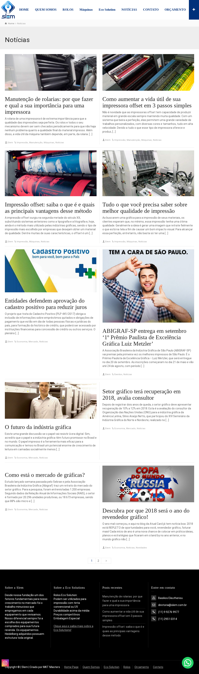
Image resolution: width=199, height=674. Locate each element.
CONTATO (151, 9)
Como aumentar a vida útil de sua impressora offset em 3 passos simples (147, 102)
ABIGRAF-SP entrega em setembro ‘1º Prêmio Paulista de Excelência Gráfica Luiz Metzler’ (144, 337)
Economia (22, 341)
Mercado (33, 341)
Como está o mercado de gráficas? (45, 475)
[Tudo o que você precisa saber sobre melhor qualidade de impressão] (148, 173)
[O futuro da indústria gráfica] (51, 400)
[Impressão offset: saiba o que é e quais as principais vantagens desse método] (51, 173)
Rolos (126, 667)
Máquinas (86, 9)
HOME (24, 9)
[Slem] (8, 9)
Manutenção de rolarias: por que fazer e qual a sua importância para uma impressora (49, 105)
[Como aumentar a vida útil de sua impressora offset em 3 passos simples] (148, 72)
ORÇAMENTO (175, 9)
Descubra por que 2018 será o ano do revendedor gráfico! (145, 513)
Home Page (71, 667)
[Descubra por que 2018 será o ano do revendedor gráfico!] (148, 484)
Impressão (22, 142)
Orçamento (141, 667)
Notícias (59, 142)
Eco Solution (107, 9)
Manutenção (36, 142)
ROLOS (68, 9)
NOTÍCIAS (129, 9)
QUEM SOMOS (46, 9)
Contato (158, 667)
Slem (10, 142)
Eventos (118, 374)
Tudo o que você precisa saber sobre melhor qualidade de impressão (144, 207)
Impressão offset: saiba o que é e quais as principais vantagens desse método (50, 207)
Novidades (141, 547)
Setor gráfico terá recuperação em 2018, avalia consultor (141, 394)
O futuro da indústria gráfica (38, 427)
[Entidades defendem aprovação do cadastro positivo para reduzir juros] (51, 270)
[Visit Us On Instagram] (5, 662)
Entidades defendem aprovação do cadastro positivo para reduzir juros (46, 303)
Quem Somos (91, 667)
